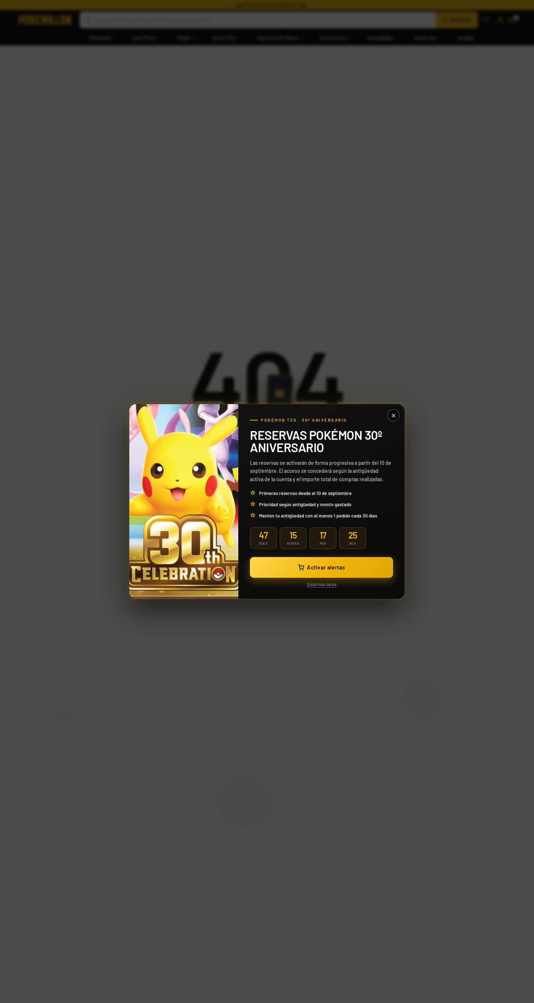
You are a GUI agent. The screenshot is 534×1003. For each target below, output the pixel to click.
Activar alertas (326, 567)
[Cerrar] (393, 415)
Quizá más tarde (321, 584)
